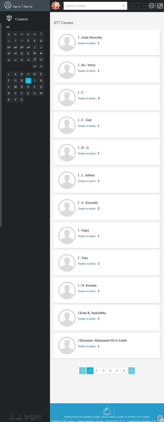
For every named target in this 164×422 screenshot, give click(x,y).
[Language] (151, 6)
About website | (108, 416)
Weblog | (68, 416)
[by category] (12, 418)
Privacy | (132, 416)
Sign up (28, 6)
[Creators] (26, 418)
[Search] (123, 6)
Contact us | (122, 416)
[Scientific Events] (38, 418)
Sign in (16, 6)
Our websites (143, 416)
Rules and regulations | (83, 416)
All (8, 27)
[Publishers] (32, 418)
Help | (98, 416)
